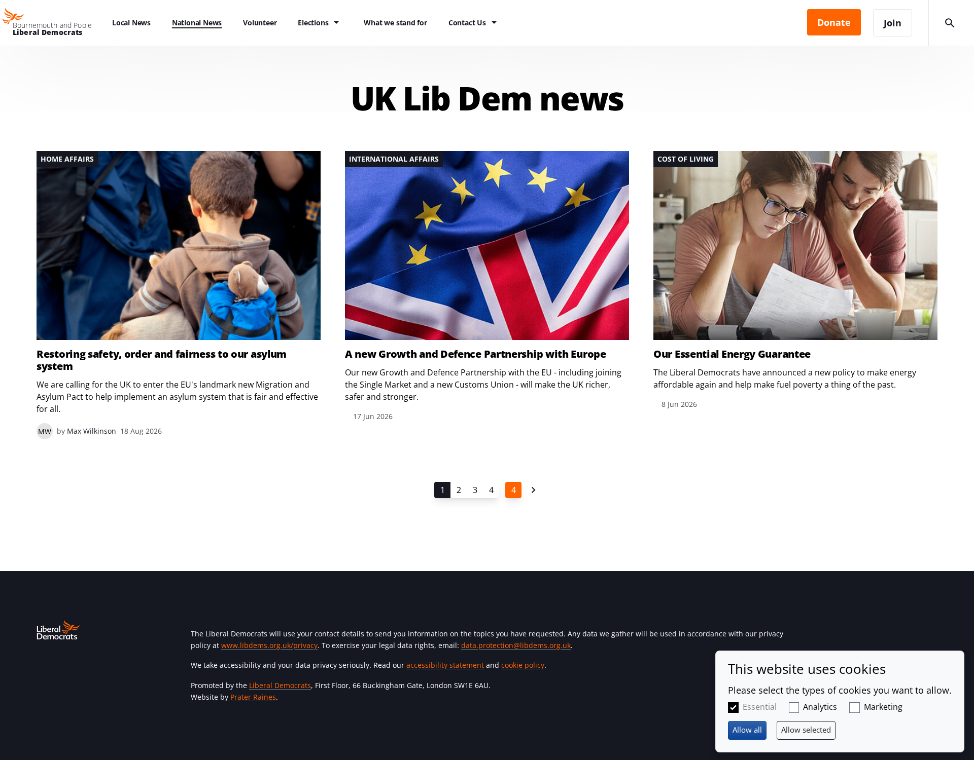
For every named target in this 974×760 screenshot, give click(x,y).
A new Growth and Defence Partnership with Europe (475, 354)
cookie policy (522, 665)
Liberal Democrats (280, 685)
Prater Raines (253, 697)
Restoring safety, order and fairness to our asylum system (162, 360)
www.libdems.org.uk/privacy (269, 645)
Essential (760, 706)
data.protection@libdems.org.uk (516, 645)
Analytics (820, 706)
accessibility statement (445, 665)
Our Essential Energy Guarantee (732, 354)
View (179, 295)
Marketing (883, 706)
